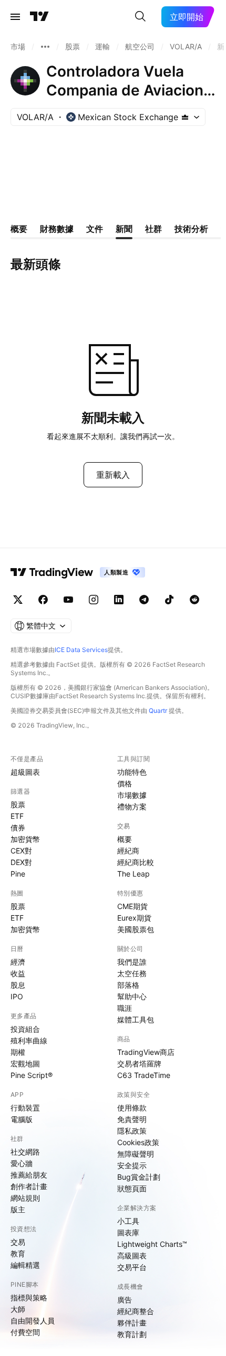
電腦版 (22, 1119)
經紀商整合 (135, 1311)
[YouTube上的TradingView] (68, 599)
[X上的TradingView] (18, 599)
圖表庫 (128, 1232)
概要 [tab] (19, 228)
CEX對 (21, 850)
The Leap (133, 873)
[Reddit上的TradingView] (194, 599)
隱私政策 (132, 1130)
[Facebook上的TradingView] (43, 599)
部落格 (128, 984)
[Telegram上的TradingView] (144, 599)
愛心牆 (22, 1163)
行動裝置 (25, 1107)
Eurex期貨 (134, 917)
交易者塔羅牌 (139, 1063)
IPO (17, 996)
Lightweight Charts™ (152, 1244)
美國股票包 (135, 929)
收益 (18, 973)
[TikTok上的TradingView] (169, 599)
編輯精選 (25, 1265)
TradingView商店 (145, 1052)
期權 (18, 1052)
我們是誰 (132, 961)
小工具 (128, 1220)
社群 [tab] (153, 228)
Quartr (158, 710)
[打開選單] (15, 16)
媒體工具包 (135, 1019)
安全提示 (132, 1165)
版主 (18, 1209)
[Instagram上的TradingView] (93, 599)
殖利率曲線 (29, 1040)
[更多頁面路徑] (45, 46)
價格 (124, 783)
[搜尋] (140, 16)
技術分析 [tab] (191, 228)
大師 (18, 1309)
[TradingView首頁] (39, 16)
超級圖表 (25, 771)
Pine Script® (32, 1075)
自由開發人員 (33, 1320)
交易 (18, 1241)
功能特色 (132, 771)
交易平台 (132, 1267)
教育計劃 (132, 1334)
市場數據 (132, 795)
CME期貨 (132, 906)
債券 (18, 827)
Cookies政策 (138, 1142)
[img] (185, 117)
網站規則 (25, 1197)
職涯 (124, 1007)
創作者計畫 (29, 1186)
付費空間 (25, 1332)
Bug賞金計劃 (138, 1176)
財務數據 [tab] (57, 228)
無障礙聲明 (135, 1153)
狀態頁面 (132, 1188)
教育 (18, 1253)
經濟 (18, 961)
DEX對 (21, 862)
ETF (17, 816)
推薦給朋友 (29, 1174)
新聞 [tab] (124, 228)
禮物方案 (132, 806)
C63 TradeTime (143, 1075)
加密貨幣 (25, 839)
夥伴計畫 (132, 1322)
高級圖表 (132, 1255)
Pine (18, 873)
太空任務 (132, 973)
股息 (18, 984)
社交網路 (25, 1151)
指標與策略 (29, 1297)
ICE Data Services (81, 650)
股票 (18, 804)
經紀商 (128, 850)
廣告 (124, 1299)
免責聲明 (132, 1119)
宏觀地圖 (25, 1063)
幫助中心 (132, 996)
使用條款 (132, 1107)
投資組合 (25, 1028)
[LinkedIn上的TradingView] (118, 599)
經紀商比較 (135, 862)
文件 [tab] (94, 228)
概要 (124, 839)
